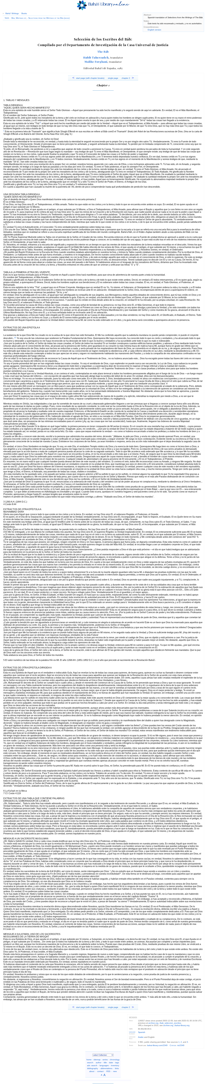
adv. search (92, 1065)
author (98, 1062)
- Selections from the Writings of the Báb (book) (48, 18)
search (90, 1062)
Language (132, 1032)
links (117, 1068)
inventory (115, 1065)
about (91, 1071)
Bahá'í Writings (12, 13)
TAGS (7, 18)
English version (154, 30)
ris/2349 (180, 1045)
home (89, 1059)
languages (104, 1065)
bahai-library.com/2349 (157, 1045)
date (111, 1062)
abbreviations (106, 1068)
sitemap (96, 1059)
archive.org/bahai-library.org (176, 1025)
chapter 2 (126, 78)
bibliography (92, 1068)
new (115, 1071)
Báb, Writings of (18, 18)
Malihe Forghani (96, 61)
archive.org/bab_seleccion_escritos (164, 1023)
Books (24, 13)
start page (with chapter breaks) (90, 78)
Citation (173, 1045)
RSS (108, 1071)
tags (117, 1062)
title (105, 1062)
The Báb (103, 51)
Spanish (141, 1032)
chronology (115, 1059)
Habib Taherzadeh (96, 57)
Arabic (141, 1037)
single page (113, 78)
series (105, 1059)
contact (100, 1071)
